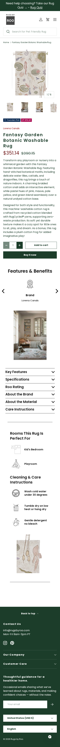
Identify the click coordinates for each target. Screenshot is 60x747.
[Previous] (3, 291)
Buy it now (30, 254)
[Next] (56, 291)
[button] (47, 19)
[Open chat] (50, 737)
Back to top (28, 613)
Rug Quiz (36, 7)
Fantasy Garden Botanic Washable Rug (31, 42)
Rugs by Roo (17, 739)
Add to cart (41, 245)
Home (6, 42)
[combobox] (30, 31)
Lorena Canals (11, 128)
